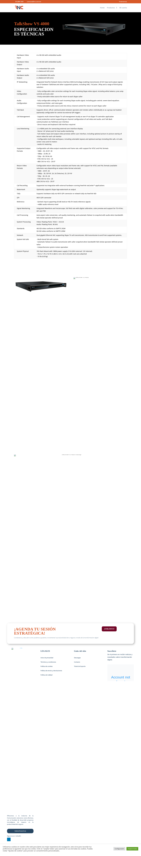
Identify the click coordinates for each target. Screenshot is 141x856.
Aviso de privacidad (47, 658)
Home (102, 8)
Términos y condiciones (48, 662)
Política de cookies (47, 666)
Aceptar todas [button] (132, 849)
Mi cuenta (123, 8)
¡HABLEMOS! (109, 629)
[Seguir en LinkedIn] (9, 839)
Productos (111, 8)
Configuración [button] (119, 849)
